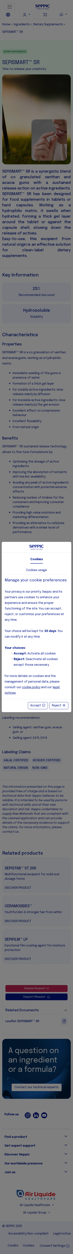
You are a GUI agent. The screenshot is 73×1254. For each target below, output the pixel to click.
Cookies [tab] (36, 559)
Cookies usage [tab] (36, 570)
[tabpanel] (36, 637)
